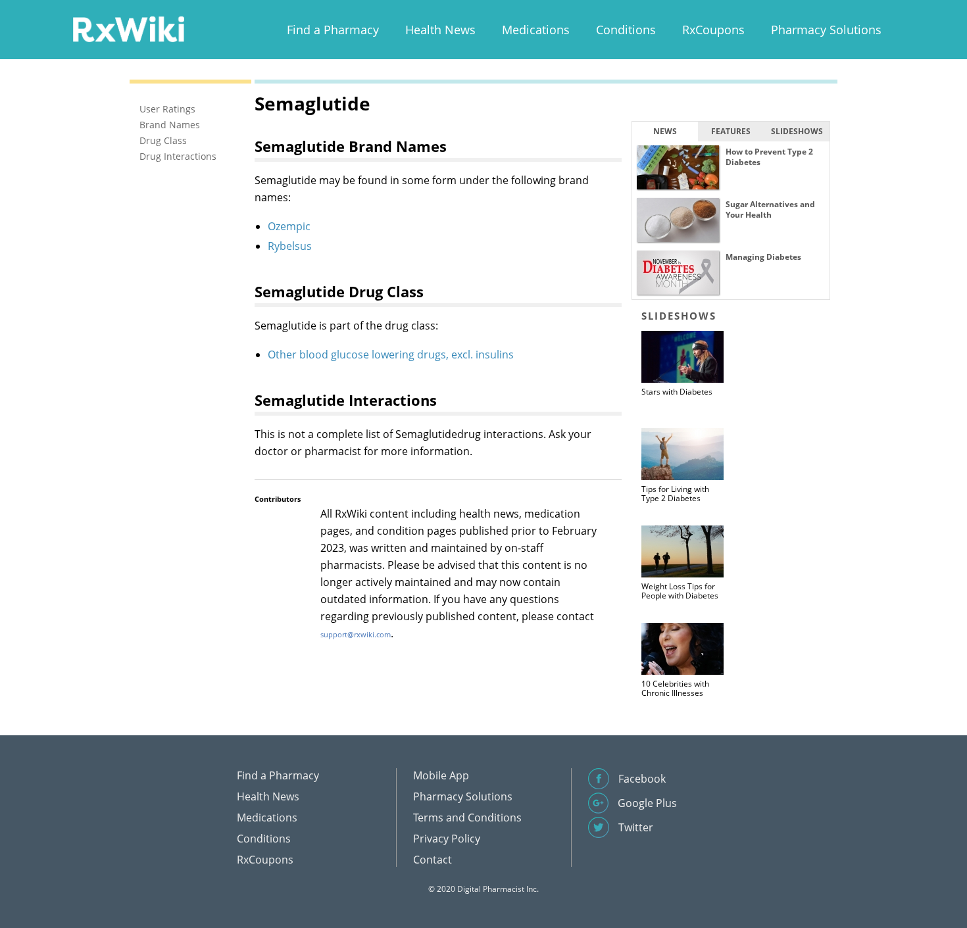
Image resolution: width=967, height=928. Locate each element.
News (665, 131)
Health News (440, 29)
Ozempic (289, 226)
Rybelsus (290, 246)
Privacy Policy (446, 838)
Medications (536, 29)
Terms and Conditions (467, 817)
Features (731, 131)
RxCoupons (713, 29)
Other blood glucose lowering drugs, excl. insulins (391, 354)
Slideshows (797, 131)
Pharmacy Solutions (826, 29)
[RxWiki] (128, 28)
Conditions (626, 29)
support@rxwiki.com (355, 634)
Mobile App (441, 775)
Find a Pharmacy (333, 29)
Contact (432, 859)
